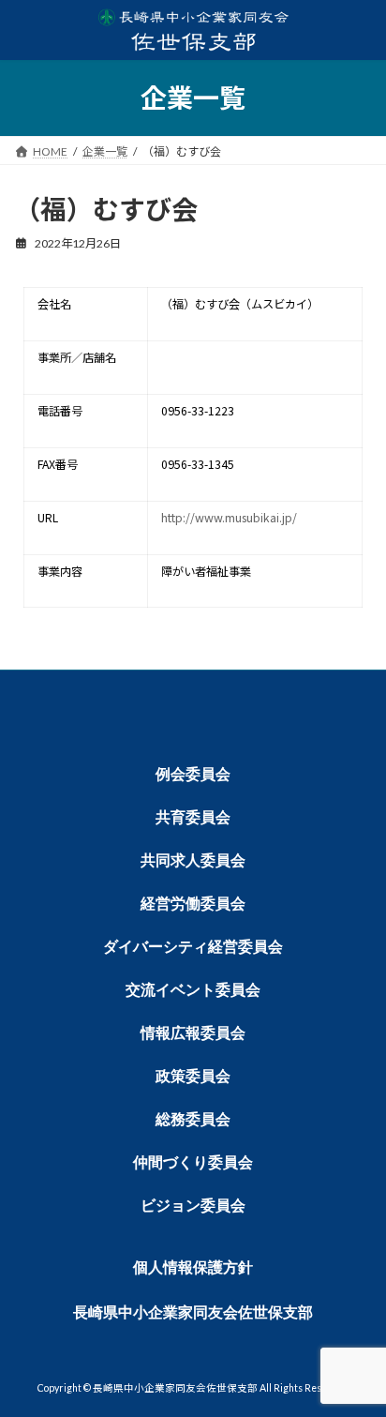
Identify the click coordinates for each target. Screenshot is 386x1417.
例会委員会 (193, 774)
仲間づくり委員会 (193, 1162)
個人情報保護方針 (193, 1267)
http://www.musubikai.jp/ (229, 517)
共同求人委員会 (193, 860)
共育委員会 (193, 817)
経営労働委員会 (193, 903)
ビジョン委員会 (193, 1205)
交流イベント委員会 (193, 990)
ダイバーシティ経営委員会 (193, 947)
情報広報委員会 (193, 1033)
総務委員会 (193, 1119)
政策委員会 (193, 1076)
